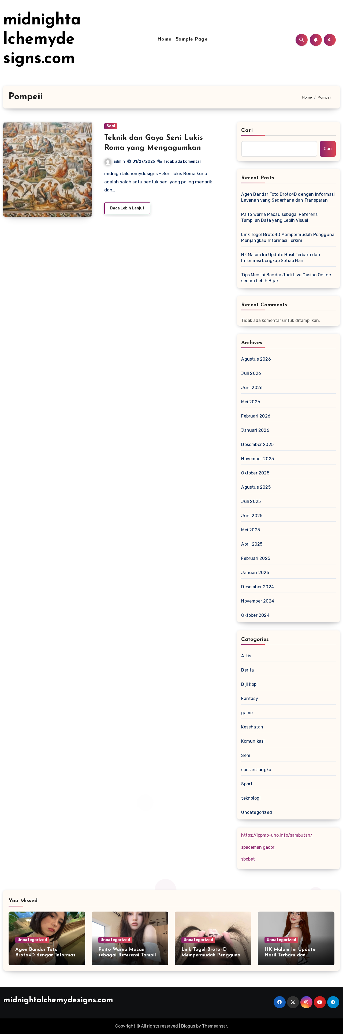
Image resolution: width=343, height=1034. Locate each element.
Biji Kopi (249, 684)
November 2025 (257, 458)
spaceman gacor (257, 847)
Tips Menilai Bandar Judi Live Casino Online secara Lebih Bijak (286, 277)
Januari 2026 (255, 430)
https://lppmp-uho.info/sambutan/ (276, 835)
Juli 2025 (251, 501)
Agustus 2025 (255, 487)
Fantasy (249, 698)
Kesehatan (252, 727)
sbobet (248, 859)
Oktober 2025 (255, 473)
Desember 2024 (257, 586)
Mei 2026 (250, 401)
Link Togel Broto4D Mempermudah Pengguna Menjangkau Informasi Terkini (287, 237)
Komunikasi (252, 741)
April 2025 (251, 544)
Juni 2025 (251, 515)
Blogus (188, 1026)
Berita (247, 670)
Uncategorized (256, 812)
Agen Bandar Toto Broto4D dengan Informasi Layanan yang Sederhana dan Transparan (288, 197)
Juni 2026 (252, 387)
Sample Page (192, 39)
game (247, 712)
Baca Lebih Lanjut (127, 208)
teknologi (250, 798)
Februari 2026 (255, 416)
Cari (247, 130)
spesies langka (256, 769)
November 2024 (257, 601)
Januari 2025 (255, 572)
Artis (246, 655)
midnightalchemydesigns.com (42, 39)
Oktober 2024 (255, 615)
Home (164, 39)
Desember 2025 (257, 444)
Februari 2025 (255, 558)
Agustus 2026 (256, 359)
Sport (246, 783)
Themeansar (214, 1026)
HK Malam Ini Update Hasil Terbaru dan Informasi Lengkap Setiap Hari (280, 257)
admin (119, 161)
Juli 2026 (251, 373)
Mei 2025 (250, 529)
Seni (110, 126)
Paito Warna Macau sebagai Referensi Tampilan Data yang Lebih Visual (280, 217)
